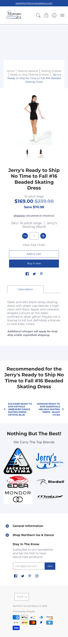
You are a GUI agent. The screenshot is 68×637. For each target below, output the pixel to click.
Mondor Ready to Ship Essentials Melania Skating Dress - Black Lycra (48, 409)
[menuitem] (38, 15)
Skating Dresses (51, 71)
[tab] (25, 289)
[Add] (43, 236)
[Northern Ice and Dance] (14, 15)
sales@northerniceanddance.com (34, 3)
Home (11, 71)
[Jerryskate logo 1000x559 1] (50, 461)
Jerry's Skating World (39, 225)
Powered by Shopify (24, 611)
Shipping (19, 215)
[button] (38, 15)
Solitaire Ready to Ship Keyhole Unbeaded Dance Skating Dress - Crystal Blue (20, 409)
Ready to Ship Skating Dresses (29, 74)
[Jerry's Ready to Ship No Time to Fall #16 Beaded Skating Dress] (27, 153)
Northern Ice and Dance (26, 606)
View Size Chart (34, 245)
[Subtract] (25, 236)
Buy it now (34, 263)
